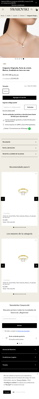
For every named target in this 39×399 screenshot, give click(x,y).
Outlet (9, 15)
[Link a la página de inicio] (2, 16)
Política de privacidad (23, 331)
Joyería (15, 15)
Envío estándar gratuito (17, 336)
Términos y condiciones (18, 5)
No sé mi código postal (9, 110)
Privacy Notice (21, 380)
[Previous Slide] (3, 199)
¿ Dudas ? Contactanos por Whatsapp (15, 128)
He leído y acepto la (17, 331)
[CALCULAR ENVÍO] (30, 107)
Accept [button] (7, 392)
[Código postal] (13, 106)
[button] (37, 374)
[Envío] (6, 338)
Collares (22, 15)
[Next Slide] (36, 199)
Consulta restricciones (16, 339)
